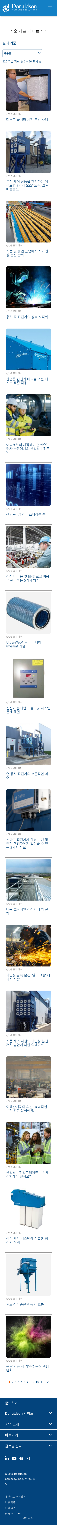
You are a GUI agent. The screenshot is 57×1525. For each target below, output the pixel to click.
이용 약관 (10, 1502)
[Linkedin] (8, 1458)
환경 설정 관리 (13, 1513)
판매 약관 (10, 1508)
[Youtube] (15, 1458)
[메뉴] (49, 8)
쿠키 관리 (27, 1518)
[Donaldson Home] (24, 8)
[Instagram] (29, 1458)
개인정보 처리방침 (15, 1496)
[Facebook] (22, 1458)
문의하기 (11, 1402)
